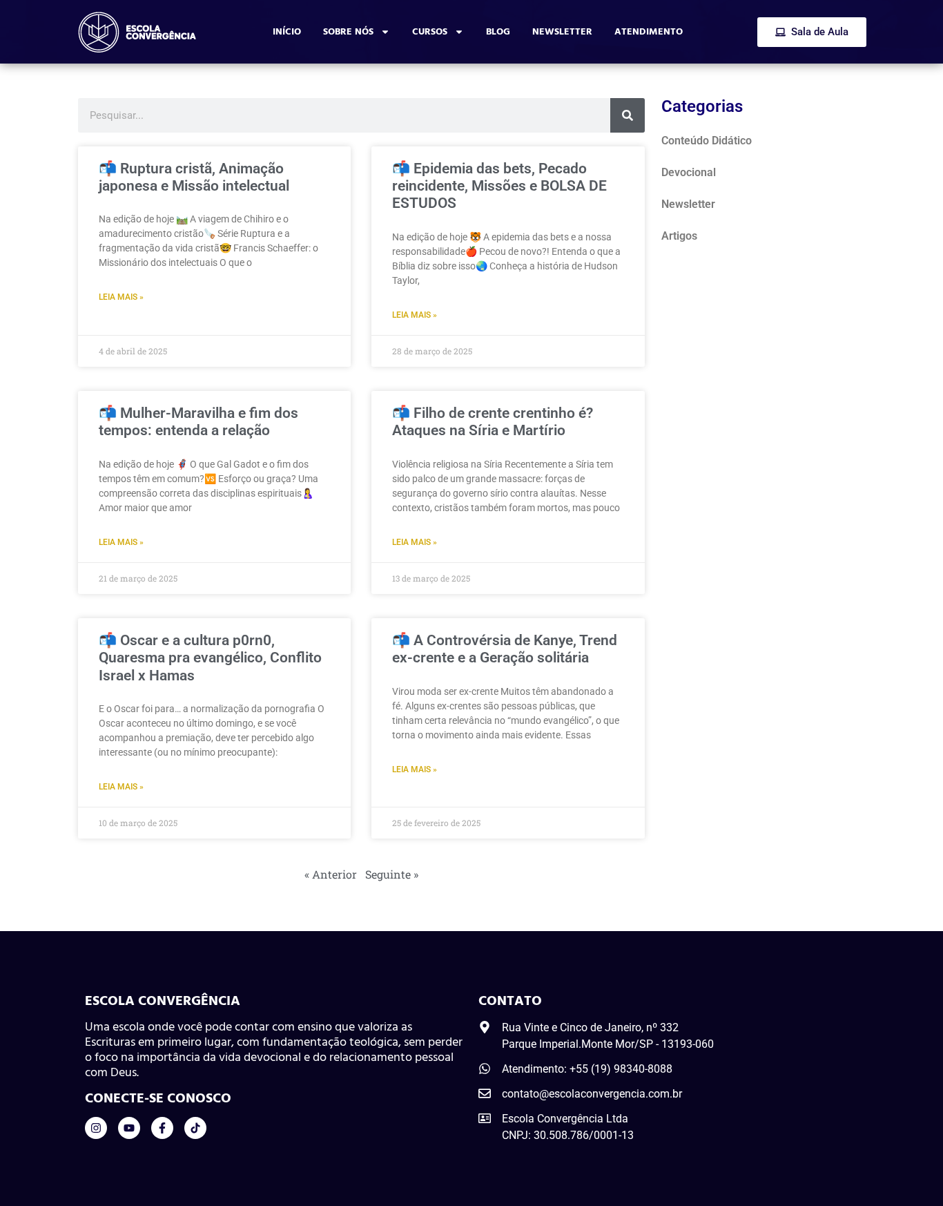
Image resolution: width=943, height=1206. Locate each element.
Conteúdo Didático (706, 140)
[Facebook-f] (162, 1128)
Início (287, 31)
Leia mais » (121, 297)
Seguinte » (391, 874)
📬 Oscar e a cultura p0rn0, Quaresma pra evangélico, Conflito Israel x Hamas (210, 657)
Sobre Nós (348, 31)
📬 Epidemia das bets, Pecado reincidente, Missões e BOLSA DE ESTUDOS (499, 185)
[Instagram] (96, 1128)
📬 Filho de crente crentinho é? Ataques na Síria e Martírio (492, 422)
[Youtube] (129, 1128)
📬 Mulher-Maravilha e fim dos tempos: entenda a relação (198, 422)
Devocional (688, 172)
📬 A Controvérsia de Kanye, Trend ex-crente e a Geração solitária (504, 649)
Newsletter (562, 31)
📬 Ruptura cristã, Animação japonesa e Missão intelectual (194, 177)
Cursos (429, 31)
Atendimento (648, 31)
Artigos (679, 235)
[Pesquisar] (627, 115)
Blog (498, 31)
